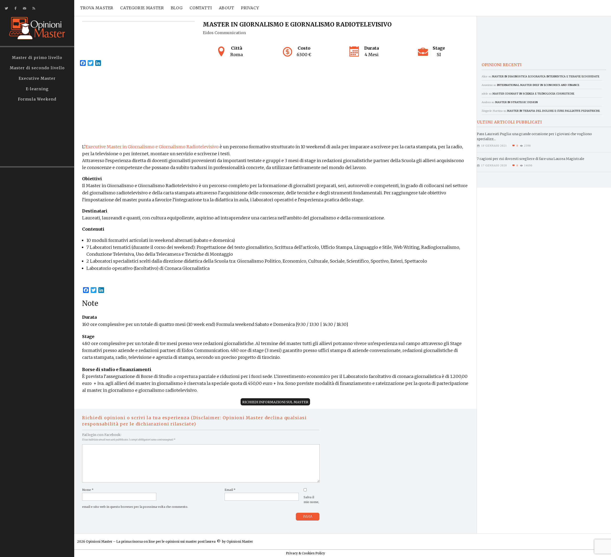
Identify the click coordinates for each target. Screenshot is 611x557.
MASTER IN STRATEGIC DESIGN (516, 102)
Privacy (250, 7)
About (226, 7)
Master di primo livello (37, 57)
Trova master (96, 7)
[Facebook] (14, 8)
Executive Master (37, 78)
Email (230, 490)
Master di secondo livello (37, 67)
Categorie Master (142, 7)
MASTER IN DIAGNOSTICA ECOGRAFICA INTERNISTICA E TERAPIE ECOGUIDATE (545, 76)
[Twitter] (5, 8)
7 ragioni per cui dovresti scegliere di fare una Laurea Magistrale (530, 159)
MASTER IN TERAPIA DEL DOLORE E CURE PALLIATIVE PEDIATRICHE (553, 110)
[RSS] (32, 8)
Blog (177, 7)
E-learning (37, 88)
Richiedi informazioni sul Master (275, 402)
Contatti (201, 7)
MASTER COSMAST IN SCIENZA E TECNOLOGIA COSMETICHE (533, 93)
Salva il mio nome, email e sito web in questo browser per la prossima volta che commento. (200, 502)
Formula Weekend (37, 99)
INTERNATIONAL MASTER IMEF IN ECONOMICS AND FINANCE (538, 85)
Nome (88, 490)
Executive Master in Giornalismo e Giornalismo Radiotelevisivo (152, 146)
